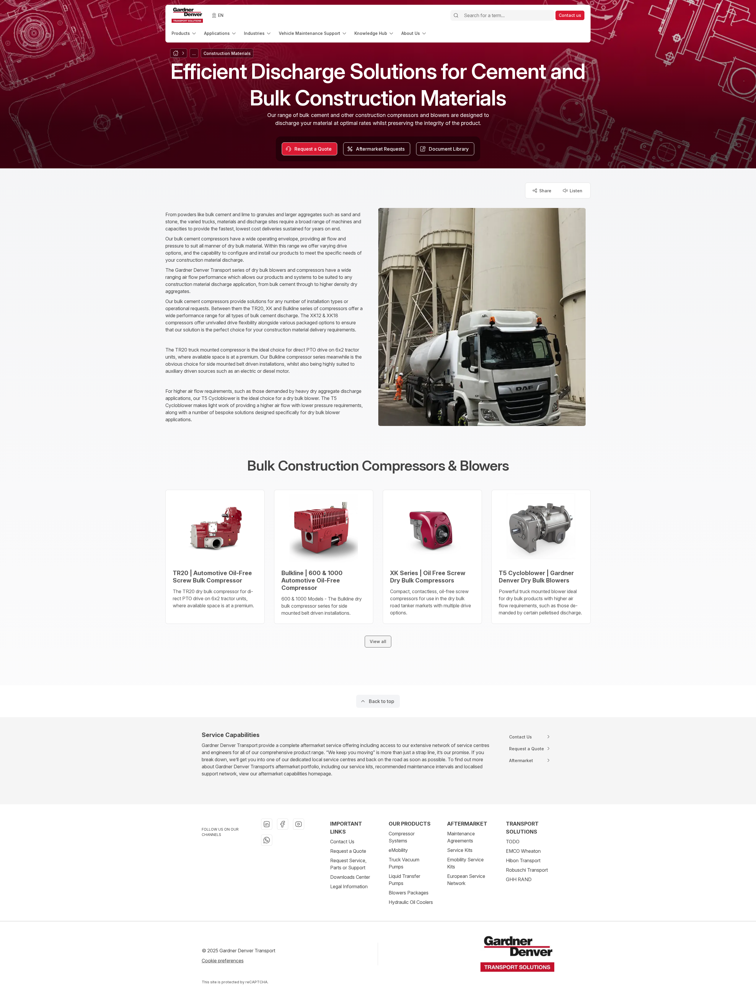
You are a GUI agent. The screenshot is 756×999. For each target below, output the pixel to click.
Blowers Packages (408, 893)
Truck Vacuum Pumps (404, 863)
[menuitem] (184, 33)
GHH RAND (519, 879)
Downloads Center (350, 877)
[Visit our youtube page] (298, 824)
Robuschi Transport (527, 870)
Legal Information (349, 886)
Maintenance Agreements (461, 837)
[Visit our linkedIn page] (266, 824)
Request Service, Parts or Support (348, 864)
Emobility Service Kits (465, 863)
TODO (512, 842)
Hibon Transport (523, 860)
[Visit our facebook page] (282, 824)
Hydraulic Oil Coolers (411, 902)
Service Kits (459, 850)
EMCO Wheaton (523, 851)
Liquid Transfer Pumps (404, 879)
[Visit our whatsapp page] (266, 840)
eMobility (398, 850)
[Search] (456, 15)
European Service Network (466, 879)
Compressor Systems (402, 837)
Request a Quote (348, 851)
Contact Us (342, 842)
